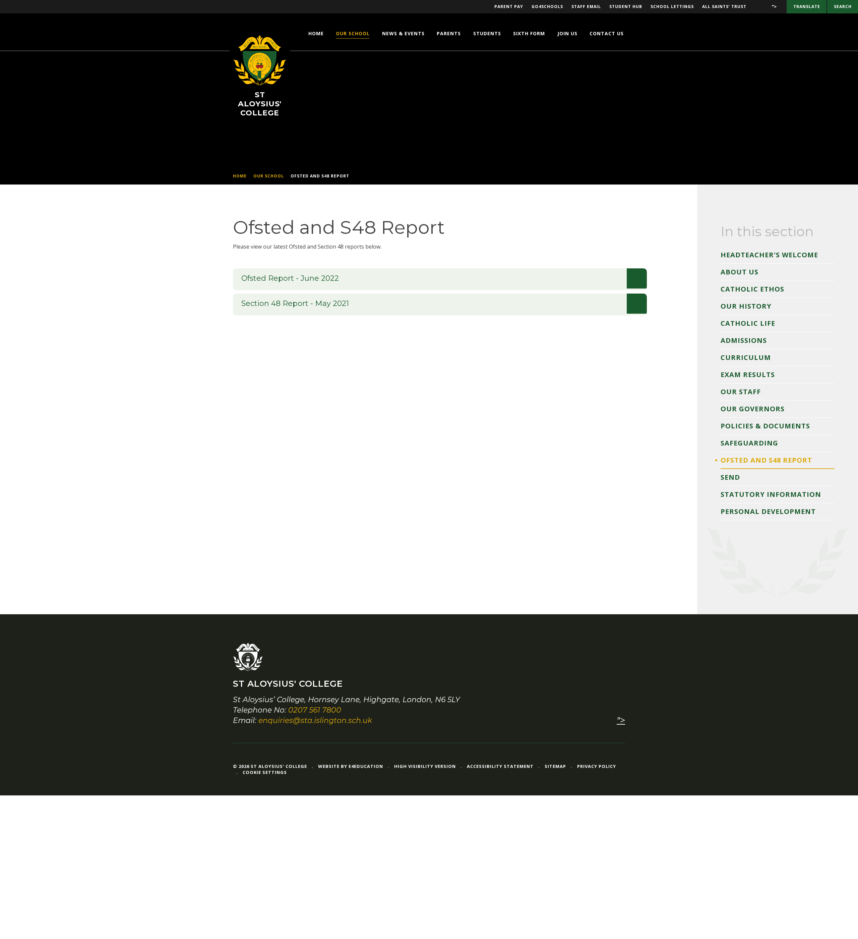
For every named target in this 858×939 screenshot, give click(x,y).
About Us (739, 271)
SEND (730, 477)
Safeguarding (749, 443)
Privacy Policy (596, 766)
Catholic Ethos (752, 289)
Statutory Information (771, 494)
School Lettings (672, 6)
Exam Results (748, 374)
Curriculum (746, 357)
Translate (806, 6)
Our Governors (753, 408)
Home (240, 176)
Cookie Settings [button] (265, 772)
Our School (268, 176)
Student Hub (625, 6)
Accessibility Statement (500, 766)
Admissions (744, 340)
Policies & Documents (765, 425)
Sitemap (555, 766)
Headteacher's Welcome (769, 254)
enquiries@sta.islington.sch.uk (315, 720)
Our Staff (741, 391)
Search (843, 6)
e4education (366, 766)
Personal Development (768, 511)
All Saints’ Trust (724, 6)
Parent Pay (508, 6)
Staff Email (586, 6)
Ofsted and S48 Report (320, 176)
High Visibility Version (425, 766)
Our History (746, 306)
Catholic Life (748, 323)
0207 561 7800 (314, 710)
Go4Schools (547, 6)
